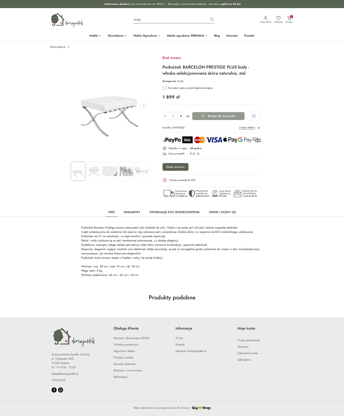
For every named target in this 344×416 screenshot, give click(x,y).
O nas (179, 338)
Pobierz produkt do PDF (182, 180)
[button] (144, 105)
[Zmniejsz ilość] (165, 116)
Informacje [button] (184, 328)
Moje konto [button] (246, 328)
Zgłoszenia (244, 360)
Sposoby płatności (125, 364)
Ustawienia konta (248, 353)
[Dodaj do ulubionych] (254, 116)
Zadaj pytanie (175, 167)
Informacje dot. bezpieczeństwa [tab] (175, 212)
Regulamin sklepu (124, 351)
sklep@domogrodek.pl (65, 374)
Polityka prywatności (126, 344)
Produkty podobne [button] (172, 297)
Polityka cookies (123, 357)
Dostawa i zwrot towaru (128, 370)
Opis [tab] (111, 212)
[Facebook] (54, 390)
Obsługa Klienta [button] (126, 328)
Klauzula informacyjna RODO (132, 338)
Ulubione (243, 347)
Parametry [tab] (132, 212)
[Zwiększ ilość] (181, 116)
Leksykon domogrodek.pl (191, 351)
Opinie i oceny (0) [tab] (222, 212)
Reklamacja (121, 377)
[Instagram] (60, 390)
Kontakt (180, 344)
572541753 (58, 380)
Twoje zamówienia (249, 340)
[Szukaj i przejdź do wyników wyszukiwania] (211, 19)
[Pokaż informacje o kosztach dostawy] (198, 154)
